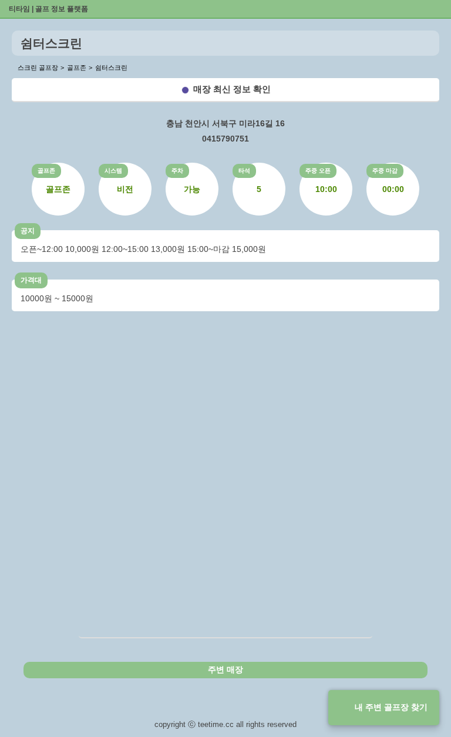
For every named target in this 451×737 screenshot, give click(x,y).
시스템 (113, 170)
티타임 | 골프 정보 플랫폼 (48, 9)
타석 (244, 170)
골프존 (46, 170)
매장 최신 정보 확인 (232, 89)
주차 (177, 170)
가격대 (31, 280)
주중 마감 (385, 170)
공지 (28, 231)
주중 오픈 (318, 170)
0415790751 (225, 138)
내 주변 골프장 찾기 (391, 707)
